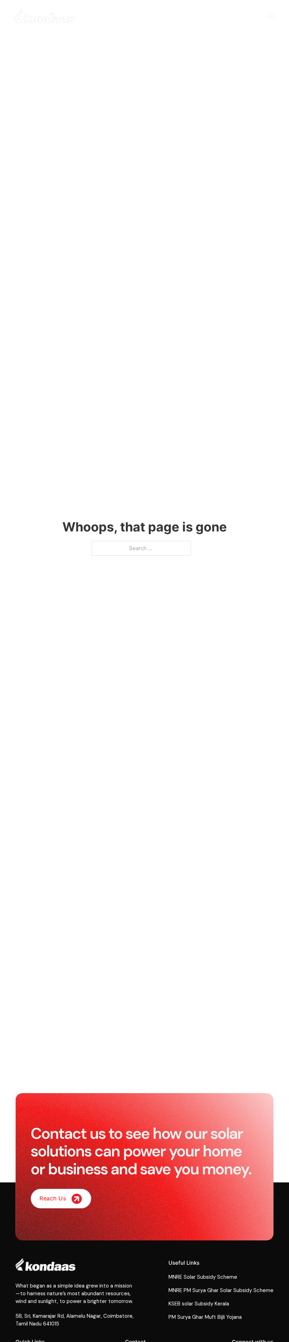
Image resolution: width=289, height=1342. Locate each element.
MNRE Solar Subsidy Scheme (202, 1276)
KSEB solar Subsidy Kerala (198, 1303)
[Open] (271, 16)
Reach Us (52, 1198)
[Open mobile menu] (256, 18)
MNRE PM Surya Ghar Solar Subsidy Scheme (220, 1290)
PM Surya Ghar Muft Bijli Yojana (205, 1317)
